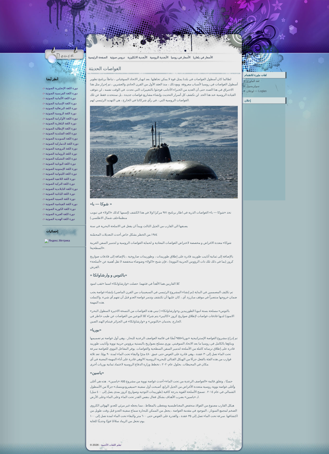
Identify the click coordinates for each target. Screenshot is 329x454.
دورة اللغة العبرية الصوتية (60, 214)
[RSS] (233, 42)
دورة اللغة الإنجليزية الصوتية (61, 88)
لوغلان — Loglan (256, 90)
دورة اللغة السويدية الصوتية (61, 138)
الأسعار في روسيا (180, 57)
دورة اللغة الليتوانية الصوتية (61, 173)
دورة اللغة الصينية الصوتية (60, 198)
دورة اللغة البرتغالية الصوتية (61, 108)
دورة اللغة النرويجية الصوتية (61, 148)
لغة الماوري (252, 80)
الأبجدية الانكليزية (137, 57)
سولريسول (252, 86)
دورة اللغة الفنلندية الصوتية (61, 133)
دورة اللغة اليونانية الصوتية (60, 163)
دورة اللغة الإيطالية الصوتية (61, 128)
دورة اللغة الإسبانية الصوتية (61, 103)
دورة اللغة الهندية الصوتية (60, 218)
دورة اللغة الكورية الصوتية (60, 208)
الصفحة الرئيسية (97, 57)
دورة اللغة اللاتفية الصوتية (60, 178)
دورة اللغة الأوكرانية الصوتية (61, 118)
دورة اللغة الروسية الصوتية (60, 113)
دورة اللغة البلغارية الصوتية (60, 123)
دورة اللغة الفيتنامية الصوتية (61, 204)
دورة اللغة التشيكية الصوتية (61, 158)
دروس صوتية (117, 57)
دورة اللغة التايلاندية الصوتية (61, 188)
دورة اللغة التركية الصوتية (60, 183)
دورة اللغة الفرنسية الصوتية (61, 93)
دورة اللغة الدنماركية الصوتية (61, 143)
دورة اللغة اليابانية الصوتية (60, 193)
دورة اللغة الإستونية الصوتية (61, 168)
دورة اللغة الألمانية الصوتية (60, 98)
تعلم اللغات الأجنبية (111, 444)
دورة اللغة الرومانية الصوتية (61, 153)
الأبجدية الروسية (159, 57)
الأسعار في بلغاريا (203, 57)
